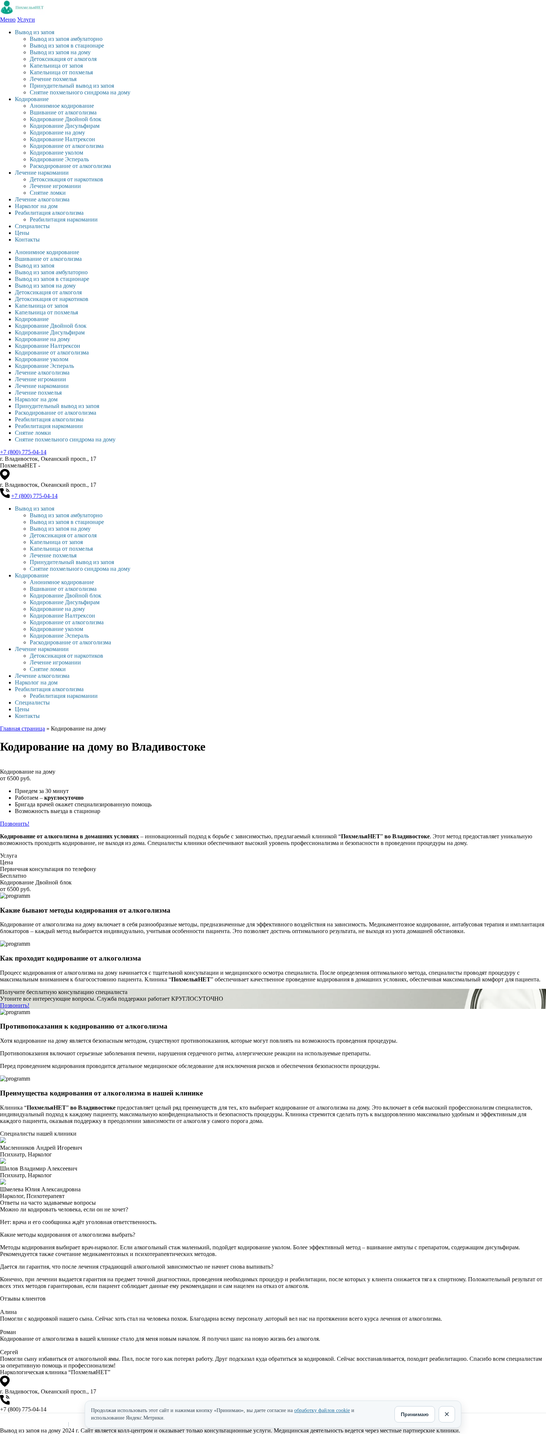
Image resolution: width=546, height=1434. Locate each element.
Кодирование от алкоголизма (67, 146)
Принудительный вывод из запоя (72, 85)
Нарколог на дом (36, 206)
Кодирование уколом (56, 152)
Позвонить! (14, 823)
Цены (22, 233)
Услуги (26, 19)
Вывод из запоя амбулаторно (66, 39)
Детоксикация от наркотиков (66, 179)
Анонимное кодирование (62, 106)
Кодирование (32, 99)
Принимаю (415, 1414)
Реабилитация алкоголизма (49, 213)
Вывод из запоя (34, 32)
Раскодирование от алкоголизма (70, 166)
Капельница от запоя (56, 65)
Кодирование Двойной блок (65, 119)
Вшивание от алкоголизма (63, 112)
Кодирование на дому (57, 132)
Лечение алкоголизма (42, 199)
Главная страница (22, 728)
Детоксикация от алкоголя (63, 59)
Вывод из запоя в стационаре (67, 45)
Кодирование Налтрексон (62, 139)
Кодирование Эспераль (59, 159)
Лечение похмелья (53, 79)
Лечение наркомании (42, 172)
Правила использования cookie (32, 1424)
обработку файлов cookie (322, 1410)
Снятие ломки (48, 193)
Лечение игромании (55, 186)
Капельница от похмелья (61, 72)
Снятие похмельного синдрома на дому (80, 92)
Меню (8, 19)
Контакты (27, 239)
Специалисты (32, 226)
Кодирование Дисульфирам (65, 126)
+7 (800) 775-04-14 (23, 452)
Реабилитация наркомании (64, 219)
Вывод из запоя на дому (60, 52)
